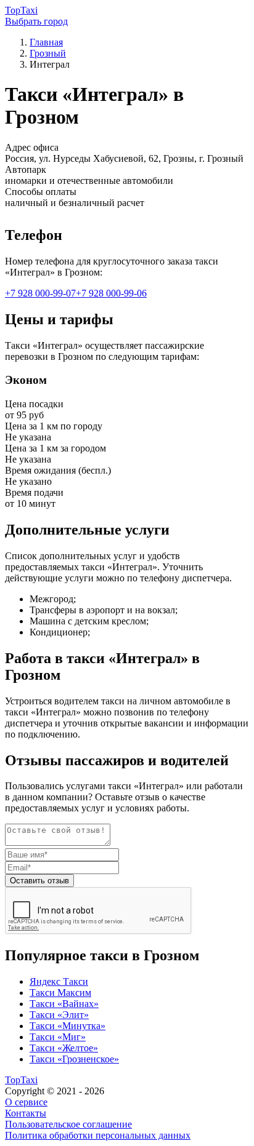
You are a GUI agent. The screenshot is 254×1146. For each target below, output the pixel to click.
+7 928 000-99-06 (111, 293)
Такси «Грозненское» (74, 1059)
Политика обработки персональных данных (97, 1135)
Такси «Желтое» (64, 1048)
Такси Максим (60, 992)
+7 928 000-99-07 (40, 293)
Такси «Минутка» (67, 1026)
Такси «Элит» (59, 1014)
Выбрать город (36, 21)
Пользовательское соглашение (68, 1124)
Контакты (25, 1113)
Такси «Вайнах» (64, 1003)
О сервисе (26, 1102)
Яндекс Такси (59, 981)
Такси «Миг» (58, 1037)
